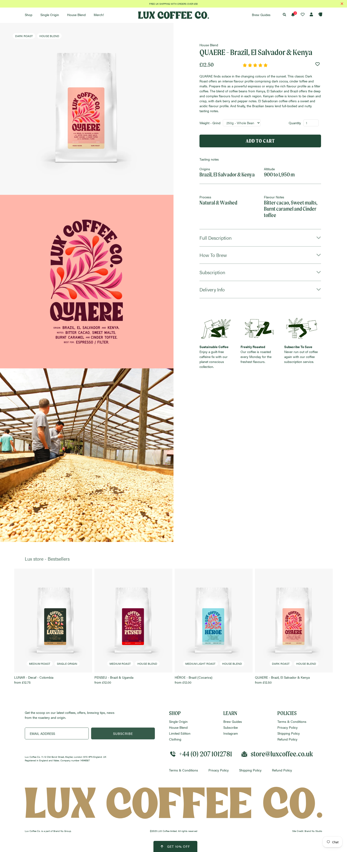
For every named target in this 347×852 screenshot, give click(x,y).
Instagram (230, 733)
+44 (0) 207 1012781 (205, 754)
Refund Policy (287, 739)
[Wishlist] (300, 14)
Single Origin (178, 721)
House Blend (178, 727)
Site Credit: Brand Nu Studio (307, 831)
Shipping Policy (288, 733)
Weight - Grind (209, 122)
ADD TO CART (260, 141)
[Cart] (318, 14)
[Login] (309, 14)
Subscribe (230, 727)
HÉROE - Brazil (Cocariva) (208, 673)
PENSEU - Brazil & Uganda (125, 673)
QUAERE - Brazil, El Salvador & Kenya (285, 673)
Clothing (175, 739)
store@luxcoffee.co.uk (282, 754)
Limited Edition (179, 733)
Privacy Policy (287, 727)
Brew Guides (232, 721)
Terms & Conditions (291, 721)
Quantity (295, 122)
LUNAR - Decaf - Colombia (45, 673)
